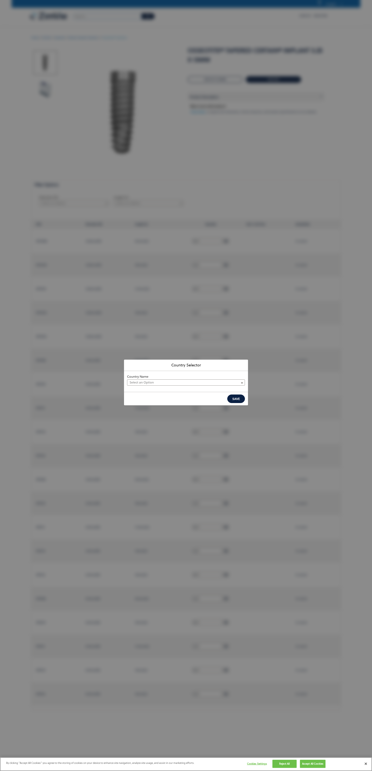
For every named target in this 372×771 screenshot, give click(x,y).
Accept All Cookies (312, 763)
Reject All (284, 763)
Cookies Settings (257, 763)
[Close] (366, 763)
